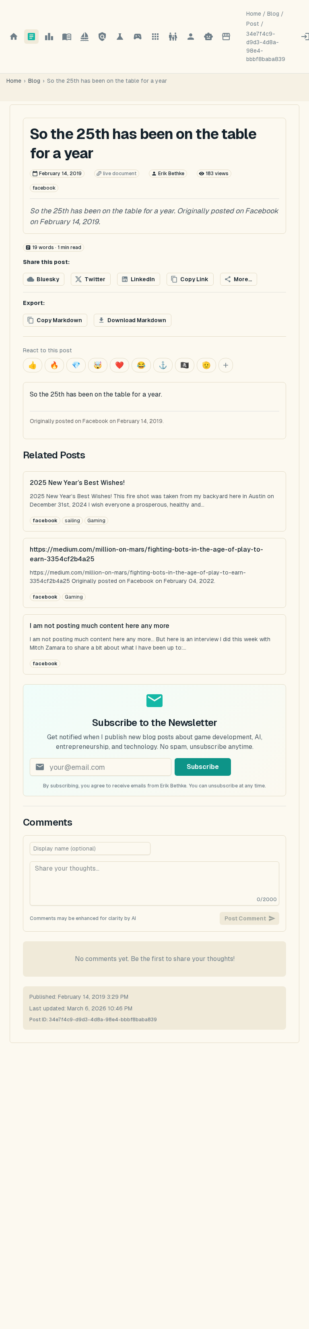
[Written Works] (67, 36)
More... (243, 279)
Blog (273, 13)
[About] (190, 36)
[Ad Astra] (84, 36)
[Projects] (155, 36)
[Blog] (31, 36)
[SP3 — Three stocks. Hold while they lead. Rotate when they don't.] (49, 36)
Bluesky (48, 279)
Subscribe (203, 767)
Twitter (94, 279)
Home (253, 13)
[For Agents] (208, 36)
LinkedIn (143, 279)
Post (252, 23)
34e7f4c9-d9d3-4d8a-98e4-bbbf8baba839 (265, 46)
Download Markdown (136, 320)
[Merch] (226, 36)
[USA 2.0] (102, 36)
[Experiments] (120, 36)
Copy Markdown (59, 320)
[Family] (173, 36)
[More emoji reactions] (225, 365)
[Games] (137, 36)
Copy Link (194, 279)
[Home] (13, 36)
